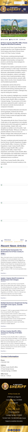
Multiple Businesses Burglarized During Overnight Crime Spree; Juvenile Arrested (14, 304)
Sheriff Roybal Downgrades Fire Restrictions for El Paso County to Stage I (12, 251)
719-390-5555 (15, 418)
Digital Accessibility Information (14, 421)
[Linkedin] (19, 430)
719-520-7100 (6, 418)
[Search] (26, 2)
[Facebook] (9, 430)
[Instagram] (16, 430)
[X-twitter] (11, 430)
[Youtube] (14, 430)
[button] (24, 9)
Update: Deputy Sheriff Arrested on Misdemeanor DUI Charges (12, 279)
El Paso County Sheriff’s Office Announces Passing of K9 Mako (11, 332)
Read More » (3, 273)
